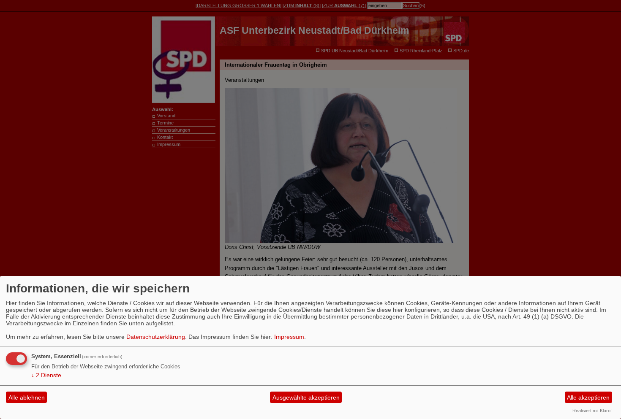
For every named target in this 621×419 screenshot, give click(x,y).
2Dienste (46, 375)
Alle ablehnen (26, 397)
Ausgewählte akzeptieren (306, 397)
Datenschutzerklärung (155, 336)
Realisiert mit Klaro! (592, 410)
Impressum (289, 336)
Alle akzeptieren (588, 397)
